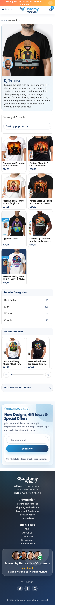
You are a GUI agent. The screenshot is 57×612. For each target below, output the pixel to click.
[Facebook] (27, 588)
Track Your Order (27, 543)
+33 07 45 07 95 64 (31, 492)
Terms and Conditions (27, 511)
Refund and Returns (27, 503)
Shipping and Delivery (27, 507)
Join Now (27, 448)
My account (27, 540)
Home (4, 20)
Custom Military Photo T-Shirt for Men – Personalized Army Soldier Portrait (13, 362)
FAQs (27, 529)
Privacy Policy (27, 514)
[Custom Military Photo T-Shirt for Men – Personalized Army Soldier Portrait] (13, 348)
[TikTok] (20, 588)
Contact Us (27, 536)
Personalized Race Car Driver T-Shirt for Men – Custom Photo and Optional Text (38, 362)
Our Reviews (27, 518)
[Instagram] (35, 588)
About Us (27, 532)
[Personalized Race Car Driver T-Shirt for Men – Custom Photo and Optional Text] (38, 348)
